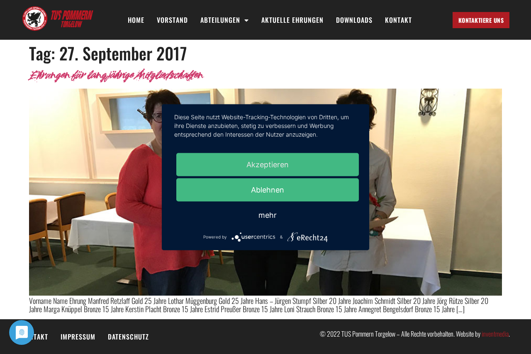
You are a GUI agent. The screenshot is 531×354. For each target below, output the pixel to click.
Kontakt (398, 20)
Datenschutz (128, 336)
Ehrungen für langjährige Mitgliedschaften (116, 75)
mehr (267, 214)
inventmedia (495, 334)
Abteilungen (220, 20)
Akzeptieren (267, 164)
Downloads (354, 20)
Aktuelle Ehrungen (292, 20)
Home (136, 20)
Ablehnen (267, 189)
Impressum (78, 336)
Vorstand (172, 20)
